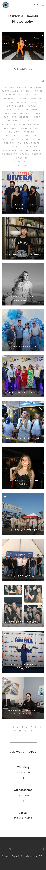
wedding (23, 165)
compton (36, 99)
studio (24, 154)
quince (37, 139)
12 (25, 731)
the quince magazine (22, 162)
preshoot (8, 139)
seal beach (33, 150)
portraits (31, 136)
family (32, 106)
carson (22, 99)
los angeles (31, 121)
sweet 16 (22, 158)
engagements (16, 106)
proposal (24, 139)
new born (10, 128)
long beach (12, 121)
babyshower (10, 91)
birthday (32, 95)
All (4, 87)
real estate (32, 143)
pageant (29, 132)
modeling (25, 124)
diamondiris (14, 102)
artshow (35, 87)
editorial (31, 102)
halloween (33, 113)
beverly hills (14, 95)
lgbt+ (38, 117)
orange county (30, 128)
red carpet (13, 147)
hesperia (25, 117)
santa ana (31, 147)
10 (14, 731)
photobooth (14, 136)
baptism (26, 91)
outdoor (15, 132)
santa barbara (13, 150)
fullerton (12, 110)
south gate (9, 154)
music (38, 124)
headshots (9, 117)
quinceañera (12, 143)
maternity (8, 124)
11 (20, 731)
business (8, 99)
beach (39, 91)
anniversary (18, 87)
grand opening (13, 113)
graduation (30, 110)
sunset (36, 154)
